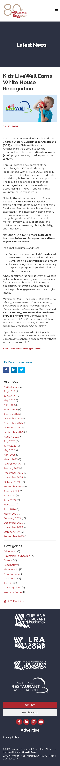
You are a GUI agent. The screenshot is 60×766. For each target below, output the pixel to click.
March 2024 (11, 513)
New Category (12, 574)
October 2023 (12, 532)
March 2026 (11, 409)
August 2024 (11, 491)
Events (8, 560)
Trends (8, 583)
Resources (10, 578)
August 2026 (11, 387)
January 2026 (12, 414)
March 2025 (11, 459)
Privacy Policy (11, 737)
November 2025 (13, 423)
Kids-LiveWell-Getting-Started (22, 348)
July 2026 (9, 391)
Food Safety (11, 565)
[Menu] (56, 10)
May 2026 (9, 400)
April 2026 (10, 405)
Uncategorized (12, 587)
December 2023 (13, 522)
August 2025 (11, 436)
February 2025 (12, 464)
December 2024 (13, 473)
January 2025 (12, 468)
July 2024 (9, 495)
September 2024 (14, 486)
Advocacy (9, 551)
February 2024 (12, 518)
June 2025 (10, 445)
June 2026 (10, 396)
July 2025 (9, 441)
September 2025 (14, 432)
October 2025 (12, 427)
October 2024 (12, 482)
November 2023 (13, 527)
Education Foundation (17, 556)
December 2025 (13, 418)
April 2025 (10, 454)
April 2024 (10, 509)
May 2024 (9, 504)
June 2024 (10, 500)
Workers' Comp (13, 592)
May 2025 (9, 450)
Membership (11, 569)
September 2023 (14, 536)
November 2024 (13, 477)
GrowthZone (29, 752)
